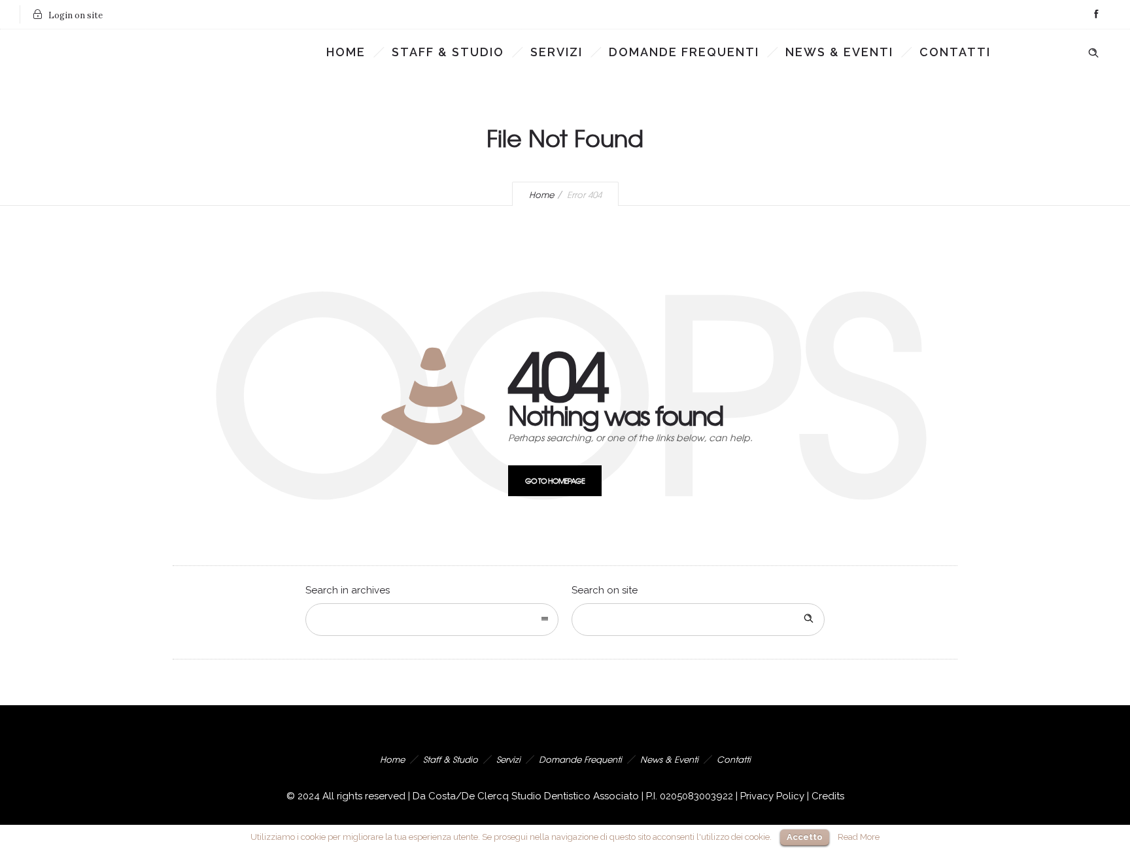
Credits (828, 796)
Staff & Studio (448, 52)
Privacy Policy (772, 796)
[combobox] (431, 619)
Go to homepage (555, 480)
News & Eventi (839, 52)
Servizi (556, 52)
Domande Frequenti (684, 52)
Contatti (955, 52)
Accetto (805, 837)
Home (346, 52)
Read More (859, 836)
